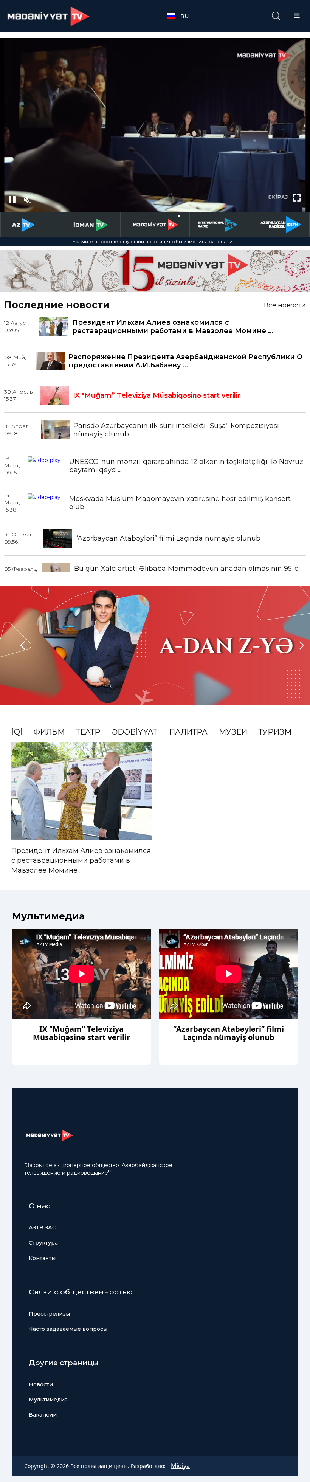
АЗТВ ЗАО (43, 1227)
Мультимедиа (48, 1399)
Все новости (285, 305)
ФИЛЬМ (49, 732)
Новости (41, 1384)
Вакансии (43, 1414)
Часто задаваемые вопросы (68, 1328)
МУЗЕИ (233, 732)
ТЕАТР (88, 732)
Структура (43, 1242)
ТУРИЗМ (275, 732)
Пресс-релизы (49, 1313)
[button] (181, 16)
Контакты (42, 1258)
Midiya (180, 1466)
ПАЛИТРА (188, 732)
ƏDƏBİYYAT (135, 732)
